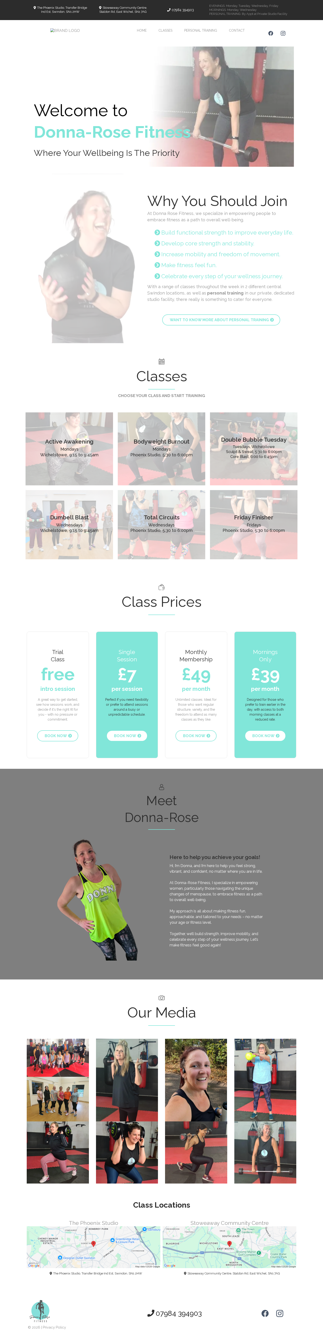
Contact (237, 30)
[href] (93, 1247)
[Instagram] (283, 33)
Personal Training (200, 30)
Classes (165, 30)
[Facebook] (271, 33)
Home (142, 30)
